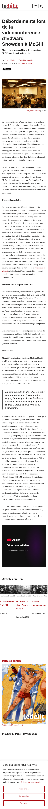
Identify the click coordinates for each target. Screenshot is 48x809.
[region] (24, 784)
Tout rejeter (24, 803)
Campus (29, 63)
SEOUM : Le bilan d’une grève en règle (24, 605)
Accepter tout (24, 789)
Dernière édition (11, 660)
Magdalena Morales (33, 111)
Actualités (21, 63)
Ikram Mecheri (10, 60)
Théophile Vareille (26, 60)
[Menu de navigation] (35, 6)
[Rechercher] (41, 6)
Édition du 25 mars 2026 (12, 725)
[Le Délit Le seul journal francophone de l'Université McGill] (10, 6)
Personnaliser (24, 796)
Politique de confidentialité (31, 782)
